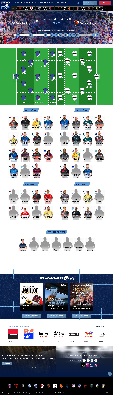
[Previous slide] (105, 8)
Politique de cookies (48, 393)
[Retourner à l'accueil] (5, 5)
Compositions (56, 46)
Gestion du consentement (76, 392)
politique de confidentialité (29, 368)
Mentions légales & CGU (8, 393)
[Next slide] (110, 8)
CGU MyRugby (20, 393)
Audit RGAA (58, 393)
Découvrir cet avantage (31, 316)
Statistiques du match (72, 46)
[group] (25, 8)
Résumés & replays (40, 46)
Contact (65, 393)
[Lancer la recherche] (78, 3)
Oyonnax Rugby (88, 23)
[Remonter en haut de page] (110, 374)
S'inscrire (7, 364)
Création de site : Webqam (104, 392)
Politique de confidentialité (33, 393)
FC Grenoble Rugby (22, 23)
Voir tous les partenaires (98, 326)
